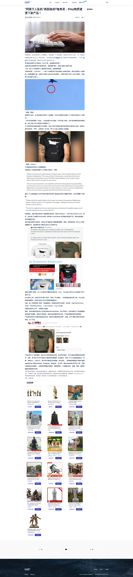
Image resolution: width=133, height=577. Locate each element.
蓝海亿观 (31, 378)
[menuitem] (65, 2)
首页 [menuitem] (50, 2)
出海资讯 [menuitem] (57, 2)
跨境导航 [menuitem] (74, 2)
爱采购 (95, 569)
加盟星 (106, 569)
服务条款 (27, 574)
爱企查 (101, 569)
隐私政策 (32, 574)
